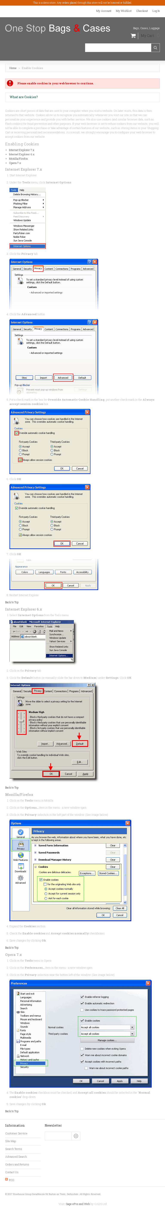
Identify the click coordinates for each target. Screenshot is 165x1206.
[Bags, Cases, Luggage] (57, 29)
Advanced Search (16, 1157)
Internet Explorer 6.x (22, 154)
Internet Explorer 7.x (21, 150)
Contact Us (11, 1172)
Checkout (142, 11)
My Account (103, 11)
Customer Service (16, 1133)
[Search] (155, 47)
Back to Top (11, 602)
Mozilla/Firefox (18, 159)
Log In (156, 11)
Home (13, 68)
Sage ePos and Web (78, 1204)
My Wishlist (123, 11)
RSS (11, 1180)
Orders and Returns (17, 1164)
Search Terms (13, 1149)
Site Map (10, 1141)
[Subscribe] (76, 1136)
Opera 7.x (15, 163)
